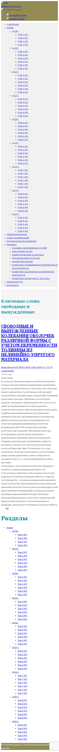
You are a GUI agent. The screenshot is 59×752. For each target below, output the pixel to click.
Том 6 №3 (23, 153)
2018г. (15, 31)
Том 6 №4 (23, 156)
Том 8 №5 (23, 207)
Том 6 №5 (23, 160)
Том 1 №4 (23, 45)
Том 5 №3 (23, 129)
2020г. (15, 72)
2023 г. (15, 647)
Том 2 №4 (23, 62)
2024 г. (15, 167)
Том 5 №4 (23, 133)
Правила (12, 245)
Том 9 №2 (23, 221)
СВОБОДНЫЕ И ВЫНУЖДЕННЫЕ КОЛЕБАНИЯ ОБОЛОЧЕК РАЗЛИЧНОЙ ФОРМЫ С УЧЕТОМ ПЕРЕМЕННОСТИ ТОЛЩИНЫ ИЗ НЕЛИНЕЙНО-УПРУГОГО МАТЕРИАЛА (29, 342)
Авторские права (22, 251)
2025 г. (15, 190)
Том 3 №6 (23, 92)
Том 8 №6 (23, 211)
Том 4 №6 (23, 116)
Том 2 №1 (23, 51)
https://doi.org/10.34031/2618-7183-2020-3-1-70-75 (26, 367)
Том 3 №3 (23, 82)
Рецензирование (17, 234)
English (20, 19)
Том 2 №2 (23, 55)
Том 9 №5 (23, 231)
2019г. (15, 48)
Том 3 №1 (23, 75)
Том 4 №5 (23, 112)
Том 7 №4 (23, 180)
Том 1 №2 (23, 38)
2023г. (15, 143)
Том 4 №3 (23, 106)
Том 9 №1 (23, 217)
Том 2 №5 (23, 65)
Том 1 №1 (23, 34)
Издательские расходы (26, 258)
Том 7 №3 (23, 177)
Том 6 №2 (23, 150)
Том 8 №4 (23, 204)
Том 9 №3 (23, 224)
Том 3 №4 (23, 85)
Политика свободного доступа (31, 278)
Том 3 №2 (23, 79)
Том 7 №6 (23, 187)
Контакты (13, 285)
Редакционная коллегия (21, 241)
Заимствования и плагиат (28, 255)
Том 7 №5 (23, 184)
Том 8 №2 (23, 197)
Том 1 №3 (23, 41)
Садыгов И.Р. (7, 371)
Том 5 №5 (23, 136)
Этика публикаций (18, 238)
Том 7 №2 (23, 173)
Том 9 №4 (23, 228)
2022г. (15, 119)
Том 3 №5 (23, 89)
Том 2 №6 (23, 68)
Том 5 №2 (23, 126)
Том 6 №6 (23, 163)
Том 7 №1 (23, 170)
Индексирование (22, 261)
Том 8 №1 (23, 194)
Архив (10, 28)
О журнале (13, 24)
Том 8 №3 (23, 200)
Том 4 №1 (23, 99)
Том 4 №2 (23, 102)
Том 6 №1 (23, 146)
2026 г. (15, 214)
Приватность (15, 282)
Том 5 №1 (23, 123)
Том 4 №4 (23, 109)
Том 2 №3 (23, 58)
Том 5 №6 (23, 140)
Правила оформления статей (29, 248)
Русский (21, 15)
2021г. (15, 95)
